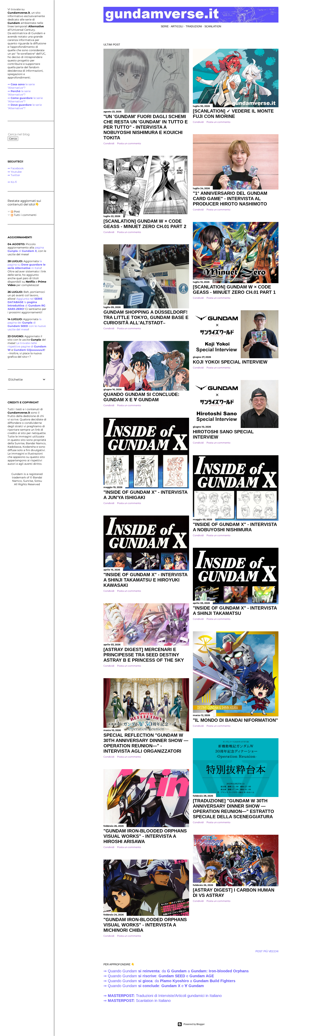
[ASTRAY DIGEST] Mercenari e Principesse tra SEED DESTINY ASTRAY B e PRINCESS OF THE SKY (143, 655)
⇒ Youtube (15, 171)
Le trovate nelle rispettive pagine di (27, 346)
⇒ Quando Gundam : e (158, 976)
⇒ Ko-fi (12, 182)
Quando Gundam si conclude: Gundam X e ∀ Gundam (141, 397)
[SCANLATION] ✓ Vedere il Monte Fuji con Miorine (233, 113)
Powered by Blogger (194, 1024)
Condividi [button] (108, 143)
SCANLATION (212, 26)
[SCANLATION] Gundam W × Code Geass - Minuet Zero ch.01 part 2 (144, 224)
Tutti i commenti (24, 215)
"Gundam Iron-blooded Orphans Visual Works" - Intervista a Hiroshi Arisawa (145, 836)
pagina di (26, 249)
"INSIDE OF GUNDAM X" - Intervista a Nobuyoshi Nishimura (235, 527)
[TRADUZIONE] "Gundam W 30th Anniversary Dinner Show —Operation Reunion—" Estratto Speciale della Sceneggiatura (233, 808)
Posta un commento (129, 143)
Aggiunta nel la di (26, 304)
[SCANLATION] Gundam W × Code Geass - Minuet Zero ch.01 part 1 (234, 289)
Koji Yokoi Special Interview (230, 361)
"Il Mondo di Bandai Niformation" (235, 720)
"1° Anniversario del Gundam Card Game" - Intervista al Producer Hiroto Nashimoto (230, 198)
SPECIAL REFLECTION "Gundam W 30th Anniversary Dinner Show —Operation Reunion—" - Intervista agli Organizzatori (145, 743)
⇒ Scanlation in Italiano (137, 1000)
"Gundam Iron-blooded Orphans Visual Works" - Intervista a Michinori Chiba (145, 925)
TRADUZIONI (194, 26)
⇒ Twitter (14, 175)
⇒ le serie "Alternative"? (21, 86)
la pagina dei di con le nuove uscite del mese (27, 324)
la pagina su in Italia (27, 264)
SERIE (165, 26)
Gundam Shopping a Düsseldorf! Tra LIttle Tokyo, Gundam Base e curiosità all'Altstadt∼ (145, 317)
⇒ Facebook (16, 168)
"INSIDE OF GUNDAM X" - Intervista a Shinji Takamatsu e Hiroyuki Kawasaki (145, 580)
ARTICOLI (177, 26)
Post (16, 211)
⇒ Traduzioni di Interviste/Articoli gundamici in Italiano (162, 996)
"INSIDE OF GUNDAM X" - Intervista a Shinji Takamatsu (235, 610)
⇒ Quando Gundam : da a (176, 971)
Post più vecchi (266, 951)
